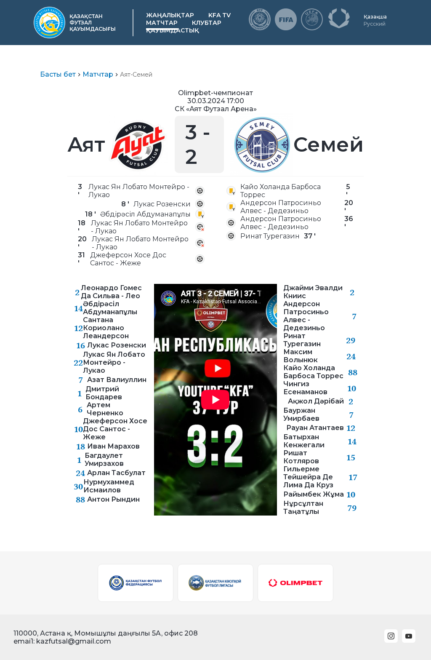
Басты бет (58, 74)
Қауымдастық (172, 30)
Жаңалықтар (170, 15)
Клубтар (206, 23)
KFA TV (219, 15)
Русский (375, 24)
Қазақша (375, 16)
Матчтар (162, 23)
